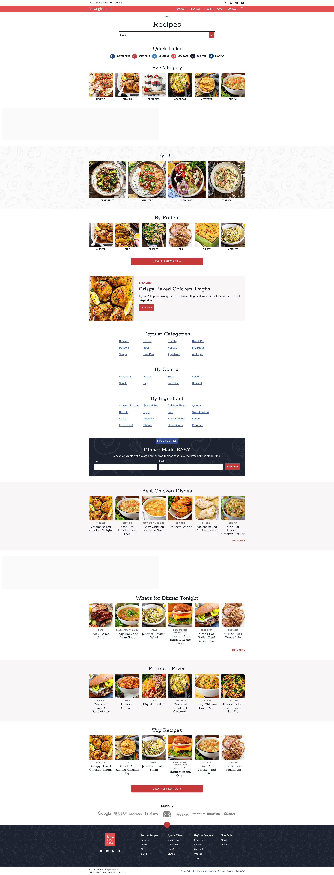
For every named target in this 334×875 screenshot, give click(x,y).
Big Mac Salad (154, 704)
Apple (122, 418)
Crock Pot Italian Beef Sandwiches (207, 637)
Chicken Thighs (177, 405)
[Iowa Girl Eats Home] (101, 9)
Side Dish (173, 383)
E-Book (208, 9)
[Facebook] (237, 3)
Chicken (124, 341)
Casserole (199, 849)
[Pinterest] (231, 3)
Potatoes (197, 425)
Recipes (180, 9)
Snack (123, 383)
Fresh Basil (126, 425)
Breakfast (198, 347)
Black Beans (175, 425)
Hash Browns (176, 418)
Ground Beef (151, 405)
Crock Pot (198, 341)
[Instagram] (225, 3)
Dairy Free (173, 844)
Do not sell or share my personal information (209, 871)
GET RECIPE (146, 307)
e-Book (144, 853)
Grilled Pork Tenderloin (233, 636)
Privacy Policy (186, 871)
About (220, 9)
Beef (146, 347)
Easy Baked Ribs (101, 636)
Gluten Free (173, 840)
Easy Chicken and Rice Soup (154, 528)
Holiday (172, 347)
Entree (147, 341)
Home (167, 16)
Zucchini (148, 418)
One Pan (148, 354)
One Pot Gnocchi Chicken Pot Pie (233, 530)
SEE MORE (237, 650)
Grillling (233, 630)
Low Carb (172, 849)
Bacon (196, 418)
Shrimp (147, 425)
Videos (144, 844)
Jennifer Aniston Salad (154, 636)
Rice (170, 412)
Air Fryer (197, 354)
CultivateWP (240, 871)
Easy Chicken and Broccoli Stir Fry (233, 708)
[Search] (242, 8)
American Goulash (127, 706)
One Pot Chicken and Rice (127, 530)
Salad (195, 376)
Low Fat (171, 853)
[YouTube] (242, 3)
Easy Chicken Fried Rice (206, 706)
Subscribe (232, 466)
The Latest (194, 9)
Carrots (123, 412)
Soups (123, 354)
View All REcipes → (167, 261)
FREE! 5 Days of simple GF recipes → (105, 3)
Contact (232, 9)
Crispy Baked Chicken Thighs (100, 528)
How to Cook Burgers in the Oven (180, 639)
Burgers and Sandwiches (180, 631)
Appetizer (174, 354)
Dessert (124, 347)
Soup (171, 376)
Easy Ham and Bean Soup (127, 636)
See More (237, 540)
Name (97, 461)
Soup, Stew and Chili (153, 523)
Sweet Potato (200, 412)
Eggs (146, 412)
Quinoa (196, 405)
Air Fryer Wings (180, 527)
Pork (101, 630)
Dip (145, 383)
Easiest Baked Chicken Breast (206, 528)
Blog (143, 849)
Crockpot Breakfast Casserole (180, 708)
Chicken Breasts (129, 405)
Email (163, 461)
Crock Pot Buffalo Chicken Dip (127, 769)
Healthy (172, 341)
